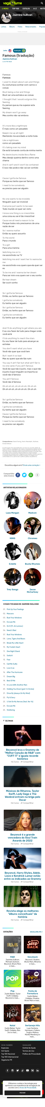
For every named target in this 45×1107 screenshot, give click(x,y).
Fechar (22, 1093)
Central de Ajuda (29, 1048)
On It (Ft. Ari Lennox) (15, 626)
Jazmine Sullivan (9, 59)
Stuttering (11, 710)
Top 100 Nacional (8, 1054)
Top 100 (15, 9)
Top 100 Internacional (9, 1057)
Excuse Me (11, 622)
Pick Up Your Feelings (15, 609)
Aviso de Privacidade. (28, 1088)
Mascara (10, 614)
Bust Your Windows (14, 618)
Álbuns (12, 27)
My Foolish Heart (13, 647)
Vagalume (12, 3)
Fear (8, 660)
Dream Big (11, 677)
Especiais (5, 1048)
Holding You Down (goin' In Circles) (20, 689)
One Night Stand (13, 651)
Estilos (26, 9)
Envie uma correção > (31, 465)
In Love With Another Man (17, 685)
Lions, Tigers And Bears (16, 639)
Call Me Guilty (12, 664)
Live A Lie (10, 668)
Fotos (20, 27)
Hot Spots (5, 1051)
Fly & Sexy (11, 697)
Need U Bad (11, 630)
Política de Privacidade (31, 1054)
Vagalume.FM (35, 932)
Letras (3, 27)
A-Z (35, 9)
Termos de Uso (28, 1051)
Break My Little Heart (15, 643)
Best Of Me (11, 681)
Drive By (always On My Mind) (18, 693)
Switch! (10, 656)
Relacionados (30, 27)
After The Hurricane (14, 672)
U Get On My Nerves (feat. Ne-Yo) (20, 702)
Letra (5, 50)
